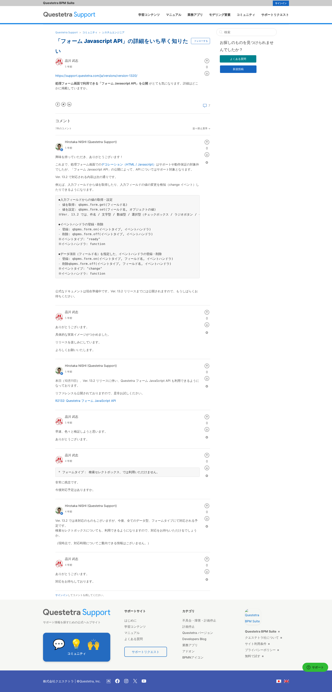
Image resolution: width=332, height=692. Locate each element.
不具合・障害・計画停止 (199, 620)
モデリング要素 (220, 15)
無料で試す (254, 656)
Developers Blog (194, 639)
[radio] (207, 61)
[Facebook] (117, 681)
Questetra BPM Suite (59, 3)
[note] (108, 681)
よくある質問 (238, 58)
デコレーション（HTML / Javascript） (128, 164)
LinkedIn (69, 104)
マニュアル (173, 15)
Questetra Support (66, 32)
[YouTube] (144, 681)
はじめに (130, 620)
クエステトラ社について (263, 637)
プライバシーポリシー (262, 650)
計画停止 (188, 626)
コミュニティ (246, 15)
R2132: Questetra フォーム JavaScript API (85, 401)
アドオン (188, 651)
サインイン (61, 595)
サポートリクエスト (275, 15)
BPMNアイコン (192, 657)
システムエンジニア (113, 32)
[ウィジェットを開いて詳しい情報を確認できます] (315, 667)
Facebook (57, 104)
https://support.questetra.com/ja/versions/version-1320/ (96, 76)
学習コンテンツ (149, 15)
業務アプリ (195, 15)
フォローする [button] (201, 40)
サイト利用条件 (257, 644)
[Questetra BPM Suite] (253, 617)
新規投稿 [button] (238, 69)
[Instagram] (126, 681)
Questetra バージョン (197, 633)
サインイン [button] (281, 3)
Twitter (63, 104)
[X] (135, 681)
